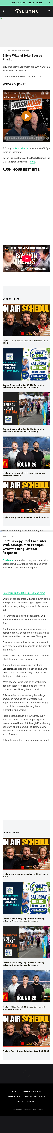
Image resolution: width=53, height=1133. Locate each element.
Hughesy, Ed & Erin (9, 536)
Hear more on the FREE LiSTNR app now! (24, 593)
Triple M (29, 51)
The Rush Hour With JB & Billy (14, 51)
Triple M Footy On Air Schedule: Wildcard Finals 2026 (25, 342)
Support (20, 1102)
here (32, 161)
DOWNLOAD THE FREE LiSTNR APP (26, 2)
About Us (16, 1091)
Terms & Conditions (32, 1091)
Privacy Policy (14, 1096)
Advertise (32, 1102)
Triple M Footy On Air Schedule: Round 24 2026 (26, 517)
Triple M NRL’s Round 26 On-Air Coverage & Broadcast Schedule (24, 474)
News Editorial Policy (34, 1096)
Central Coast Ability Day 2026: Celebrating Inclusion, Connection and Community (23, 386)
